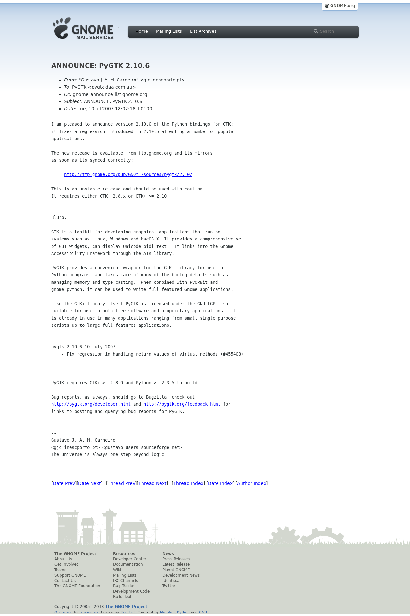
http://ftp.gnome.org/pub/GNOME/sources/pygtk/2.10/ (128, 174)
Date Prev (64, 483)
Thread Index (188, 483)
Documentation (128, 564)
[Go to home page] (92, 41)
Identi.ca (170, 580)
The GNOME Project (75, 554)
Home (141, 31)
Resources (124, 554)
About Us (63, 559)
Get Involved (66, 564)
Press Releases (176, 559)
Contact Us (65, 580)
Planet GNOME (176, 570)
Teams (60, 570)
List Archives (203, 31)
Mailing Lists (169, 31)
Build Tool (122, 597)
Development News (181, 575)
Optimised (63, 612)
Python (183, 612)
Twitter (168, 586)
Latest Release (176, 564)
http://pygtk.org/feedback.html (182, 404)
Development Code (131, 591)
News (168, 554)
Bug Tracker (124, 586)
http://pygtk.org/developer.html (91, 404)
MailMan (167, 612)
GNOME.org (342, 6)
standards (89, 612)
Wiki (117, 570)
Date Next (89, 483)
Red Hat (127, 612)
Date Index (220, 483)
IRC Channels (125, 580)
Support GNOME (70, 575)
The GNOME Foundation (77, 586)
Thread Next (152, 483)
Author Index (251, 483)
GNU (203, 612)
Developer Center (129, 559)
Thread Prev (121, 483)
